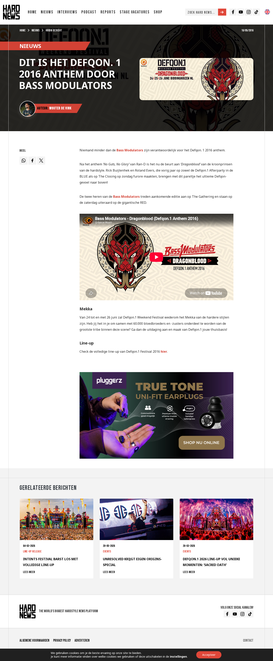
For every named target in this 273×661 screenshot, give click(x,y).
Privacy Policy (62, 640)
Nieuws (47, 12)
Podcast (89, 12)
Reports (108, 12)
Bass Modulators (130, 150)
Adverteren (82, 640)
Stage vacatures (135, 12)
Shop (158, 12)
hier (164, 351)
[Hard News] (11, 12)
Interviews (67, 12)
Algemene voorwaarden (34, 640)
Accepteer (208, 655)
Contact (248, 640)
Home (32, 12)
